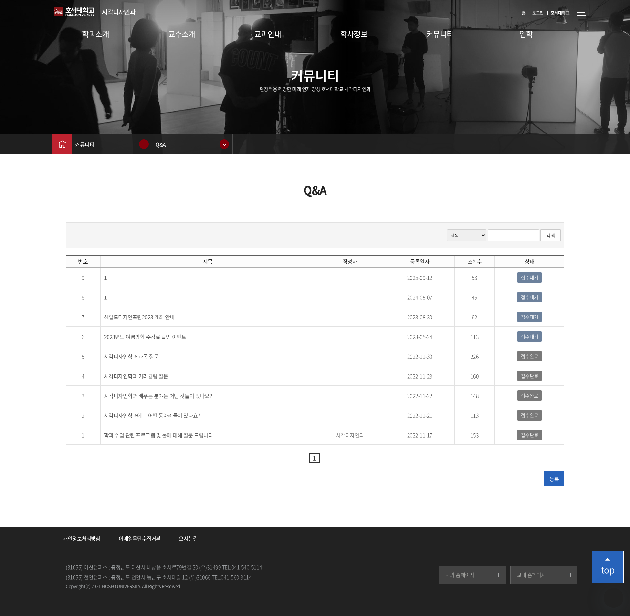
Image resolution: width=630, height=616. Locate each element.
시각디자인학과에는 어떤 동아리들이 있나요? (152, 415)
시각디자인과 (118, 12)
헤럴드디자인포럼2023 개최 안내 (139, 317)
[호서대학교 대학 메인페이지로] (77, 13)
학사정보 (353, 34)
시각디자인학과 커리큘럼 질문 (136, 376)
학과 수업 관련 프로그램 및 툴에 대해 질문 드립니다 (158, 435)
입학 (526, 34)
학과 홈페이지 (459, 575)
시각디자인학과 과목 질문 (131, 356)
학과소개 (95, 34)
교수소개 (181, 34)
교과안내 (267, 34)
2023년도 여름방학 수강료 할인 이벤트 (145, 336)
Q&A (161, 144)
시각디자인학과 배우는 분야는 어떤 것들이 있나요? (158, 396)
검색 (551, 235)
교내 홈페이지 (531, 575)
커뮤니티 (440, 34)
